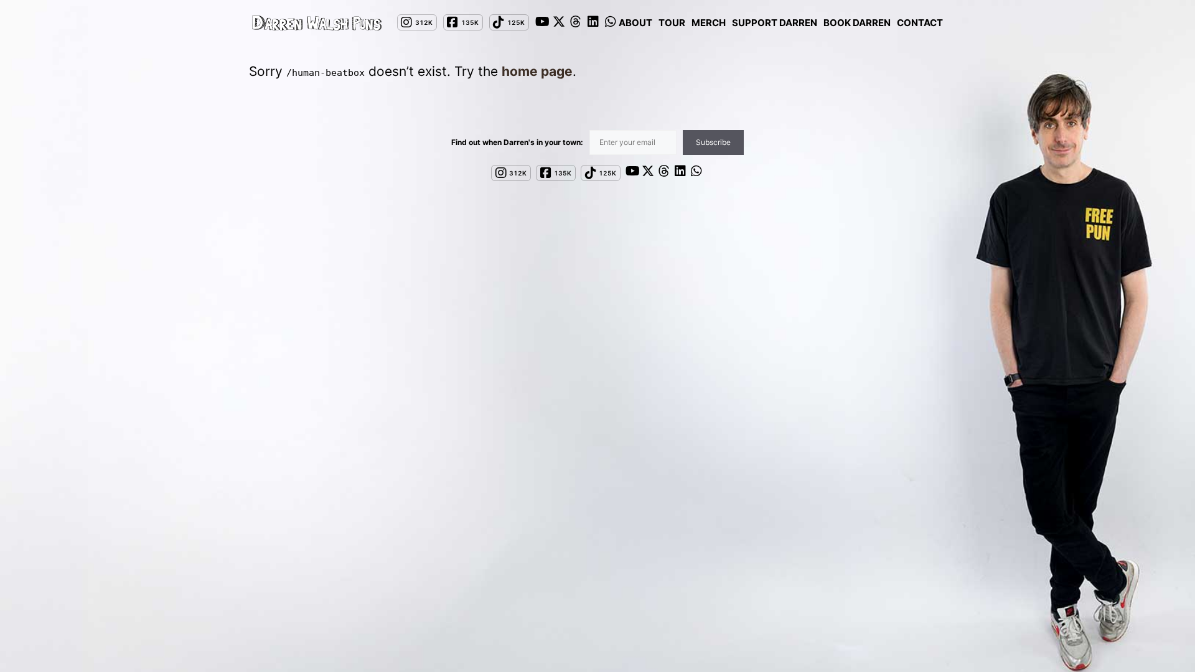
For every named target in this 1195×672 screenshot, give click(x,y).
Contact (920, 23)
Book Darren (857, 23)
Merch (708, 23)
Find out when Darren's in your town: (517, 142)
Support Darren (774, 23)
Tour (671, 23)
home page (537, 71)
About (635, 23)
